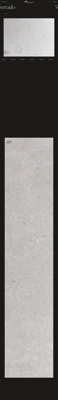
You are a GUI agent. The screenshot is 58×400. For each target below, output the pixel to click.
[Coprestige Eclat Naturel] (29, 1)
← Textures (5, 13)
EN (49, 1)
